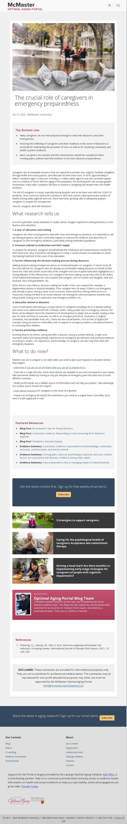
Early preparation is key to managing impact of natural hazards (76, 462)
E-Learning (10, 752)
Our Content (72, 743)
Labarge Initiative (74, 756)
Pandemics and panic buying (47, 441)
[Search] (109, 5)
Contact (70, 765)
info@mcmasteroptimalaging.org (63, 685)
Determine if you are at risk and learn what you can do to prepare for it (49, 367)
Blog (7, 743)
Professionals (12, 760)
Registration (72, 747)
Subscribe (63, 494)
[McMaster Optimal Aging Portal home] (19, 799)
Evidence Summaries (15, 756)
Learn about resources (25, 390)
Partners (70, 760)
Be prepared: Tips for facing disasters (52, 428)
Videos (8, 747)
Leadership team (74, 752)
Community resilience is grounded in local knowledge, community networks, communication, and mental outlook (66, 448)
